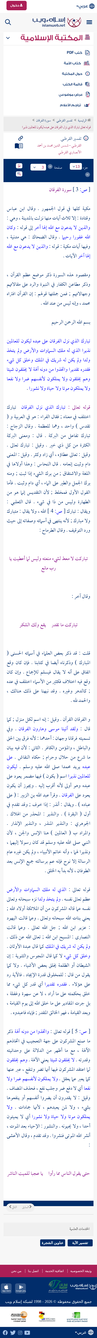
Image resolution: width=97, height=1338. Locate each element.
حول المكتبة (72, 74)
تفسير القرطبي (64, 120)
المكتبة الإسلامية (52, 38)
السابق (25, 1207)
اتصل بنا (33, 1271)
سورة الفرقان (43, 120)
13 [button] (77, 166)
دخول (15, 5)
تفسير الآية (80, 1243)
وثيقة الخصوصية (81, 1271)
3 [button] (43, 167)
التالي (14, 1207)
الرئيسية (82, 120)
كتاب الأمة (72, 63)
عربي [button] (83, 6)
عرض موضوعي (71, 94)
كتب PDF (74, 53)
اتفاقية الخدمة (54, 1271)
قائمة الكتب (72, 84)
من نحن (16, 1271)
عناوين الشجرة (53, 1243)
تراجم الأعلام (70, 105)
